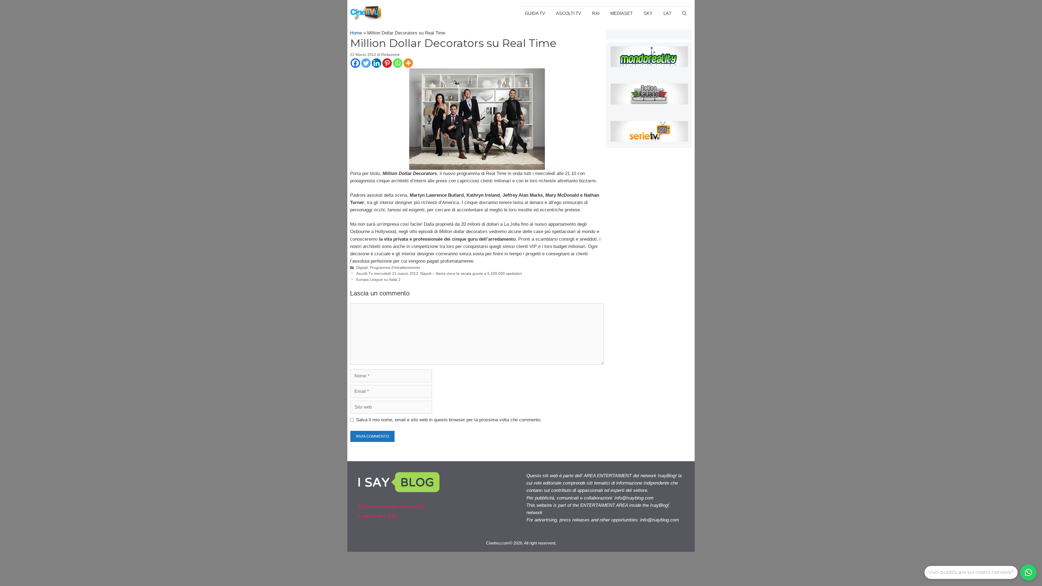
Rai (595, 13)
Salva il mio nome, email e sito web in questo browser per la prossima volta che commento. (449, 419)
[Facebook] (355, 63)
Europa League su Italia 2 (378, 279)
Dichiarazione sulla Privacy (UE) (391, 506)
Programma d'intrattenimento (395, 267)
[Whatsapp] (397, 63)
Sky (648, 13)
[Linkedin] (376, 63)
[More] (408, 63)
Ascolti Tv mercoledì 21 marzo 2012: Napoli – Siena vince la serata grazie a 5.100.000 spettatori (439, 273)
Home (356, 33)
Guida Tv (535, 13)
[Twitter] (366, 63)
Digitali (362, 267)
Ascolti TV (568, 13)
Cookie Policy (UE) (377, 516)
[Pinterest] (387, 63)
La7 (667, 13)
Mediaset (621, 13)
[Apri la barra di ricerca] (684, 13)
